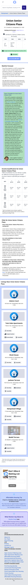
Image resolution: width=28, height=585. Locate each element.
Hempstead (4, 13)
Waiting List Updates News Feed (13, 562)
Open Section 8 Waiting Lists (12, 553)
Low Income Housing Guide (12, 568)
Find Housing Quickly (10, 566)
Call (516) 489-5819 (14, 58)
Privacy (6, 543)
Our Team (7, 539)
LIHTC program (11, 102)
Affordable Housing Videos (12, 556)
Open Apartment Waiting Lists (13, 555)
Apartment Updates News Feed (13, 560)
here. (3, 272)
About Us (7, 537)
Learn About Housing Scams (12, 575)
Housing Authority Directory (12, 558)
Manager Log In (9, 547)
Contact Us (7, 545)
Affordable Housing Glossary (12, 576)
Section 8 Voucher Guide (11, 569)
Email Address (13, 479)
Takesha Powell (12, 519)
